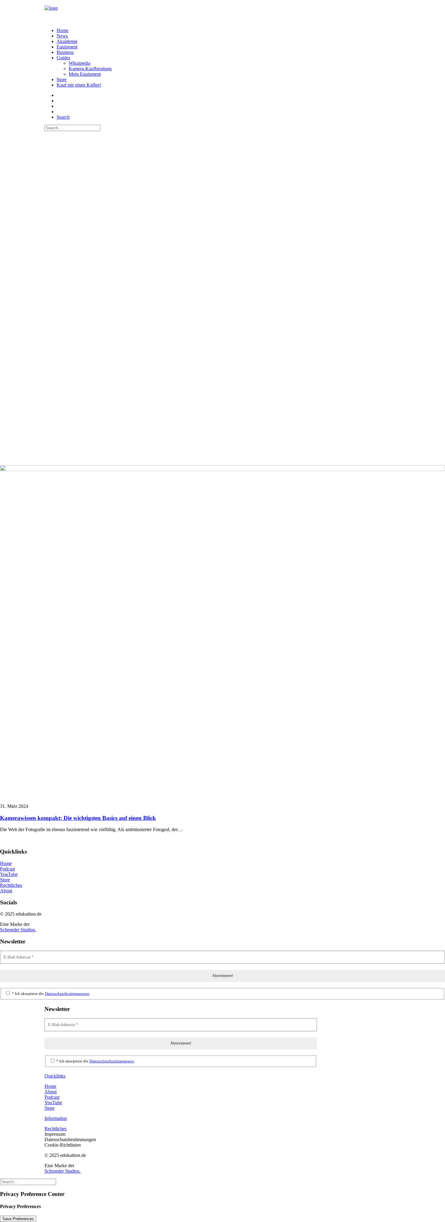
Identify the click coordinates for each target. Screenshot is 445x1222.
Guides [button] (63, 57)
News (62, 35)
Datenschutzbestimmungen (67, 993)
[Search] (72, 127)
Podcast (7, 868)
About (6, 890)
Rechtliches (11, 885)
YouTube (9, 874)
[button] (63, 117)
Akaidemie (67, 41)
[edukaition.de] (222, 11)
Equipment (67, 46)
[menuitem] (228, 30)
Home (62, 30)
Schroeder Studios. (18, 929)
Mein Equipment (85, 74)
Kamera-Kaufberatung (90, 68)
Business (65, 52)
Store (62, 79)
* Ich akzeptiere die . (50, 993)
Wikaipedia (79, 63)
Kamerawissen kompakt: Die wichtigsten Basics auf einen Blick (78, 818)
